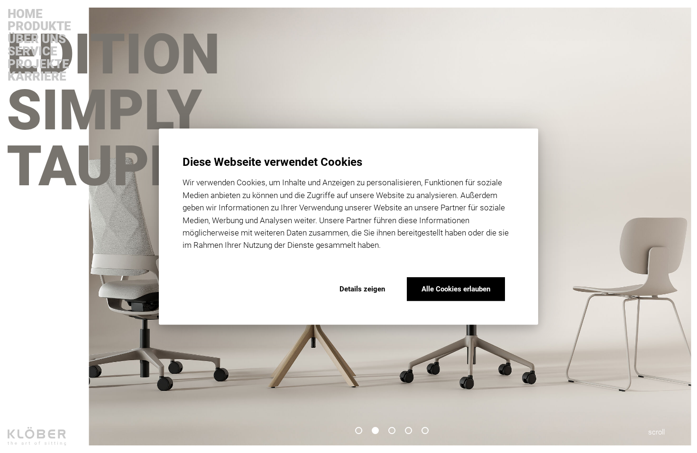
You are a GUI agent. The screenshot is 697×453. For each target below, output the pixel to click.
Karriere (37, 76)
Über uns (37, 39)
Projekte (38, 64)
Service (32, 51)
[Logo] (43, 440)
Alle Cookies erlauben (456, 289)
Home (25, 14)
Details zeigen (362, 289)
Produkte (39, 26)
